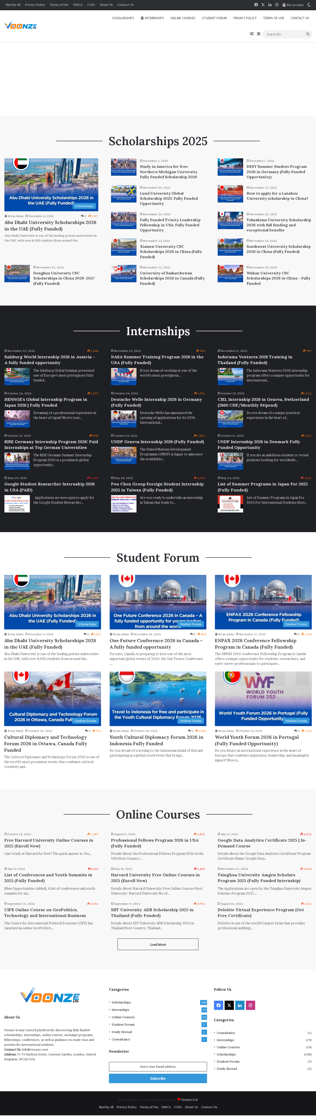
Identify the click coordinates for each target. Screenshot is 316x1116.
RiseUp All (13, 4)
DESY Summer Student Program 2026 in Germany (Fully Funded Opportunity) (277, 171)
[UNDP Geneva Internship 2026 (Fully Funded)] (123, 455)
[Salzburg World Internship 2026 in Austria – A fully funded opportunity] (17, 376)
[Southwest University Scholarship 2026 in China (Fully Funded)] (230, 247)
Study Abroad (122, 1032)
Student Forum (214, 18)
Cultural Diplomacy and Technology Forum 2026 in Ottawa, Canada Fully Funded (45, 743)
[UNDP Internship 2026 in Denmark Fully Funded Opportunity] (230, 461)
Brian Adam (16, 216)
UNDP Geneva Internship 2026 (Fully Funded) (157, 441)
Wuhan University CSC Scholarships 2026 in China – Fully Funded (278, 278)
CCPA (91, 4)
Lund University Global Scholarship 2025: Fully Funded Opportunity (169, 198)
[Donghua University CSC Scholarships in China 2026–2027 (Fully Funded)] (17, 273)
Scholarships (123, 18)
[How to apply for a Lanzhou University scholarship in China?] (230, 193)
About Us (106, 4)
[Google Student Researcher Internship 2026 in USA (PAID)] (17, 503)
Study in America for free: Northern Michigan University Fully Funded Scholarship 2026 (169, 171)
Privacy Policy (35, 4)
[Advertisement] (158, 78)
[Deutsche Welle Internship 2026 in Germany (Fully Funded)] (123, 419)
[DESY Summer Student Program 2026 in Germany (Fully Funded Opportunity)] (230, 167)
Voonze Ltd (189, 1099)
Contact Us (126, 4)
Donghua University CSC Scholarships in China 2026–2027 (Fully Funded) (64, 278)
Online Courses (182, 18)
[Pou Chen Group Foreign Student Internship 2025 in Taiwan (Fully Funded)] (123, 503)
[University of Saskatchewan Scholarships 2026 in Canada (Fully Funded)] (123, 273)
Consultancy (121, 1039)
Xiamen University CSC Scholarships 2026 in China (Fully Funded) (171, 251)
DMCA (78, 4)
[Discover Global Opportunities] (22, 26)
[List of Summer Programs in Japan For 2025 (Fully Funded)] (230, 503)
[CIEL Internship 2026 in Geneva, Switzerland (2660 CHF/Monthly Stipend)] (230, 419)
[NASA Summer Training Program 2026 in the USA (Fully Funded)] (123, 376)
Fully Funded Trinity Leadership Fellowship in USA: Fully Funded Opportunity (170, 225)
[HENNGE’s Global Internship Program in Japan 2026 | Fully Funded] (17, 419)
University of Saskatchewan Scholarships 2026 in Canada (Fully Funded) (172, 278)
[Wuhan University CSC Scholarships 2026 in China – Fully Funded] (230, 273)
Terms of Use (59, 4)
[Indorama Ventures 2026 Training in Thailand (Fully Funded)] (230, 376)
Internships (154, 18)
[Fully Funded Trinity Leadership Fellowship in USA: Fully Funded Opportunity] (123, 220)
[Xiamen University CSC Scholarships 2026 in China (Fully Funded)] (123, 247)
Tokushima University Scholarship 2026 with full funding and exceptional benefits (279, 225)
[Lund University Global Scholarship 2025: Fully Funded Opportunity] (123, 193)
